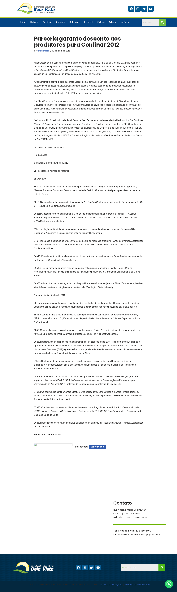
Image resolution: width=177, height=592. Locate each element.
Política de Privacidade (137, 584)
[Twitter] (144, 9)
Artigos (112, 22)
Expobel (88, 22)
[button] (169, 584)
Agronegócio (98, 447)
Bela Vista (74, 22)
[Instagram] (138, 9)
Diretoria (47, 22)
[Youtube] (151, 9)
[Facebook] (131, 9)
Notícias (125, 22)
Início (23, 22)
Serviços (60, 22)
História (34, 22)
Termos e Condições (111, 584)
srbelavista (43, 50)
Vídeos (101, 22)
